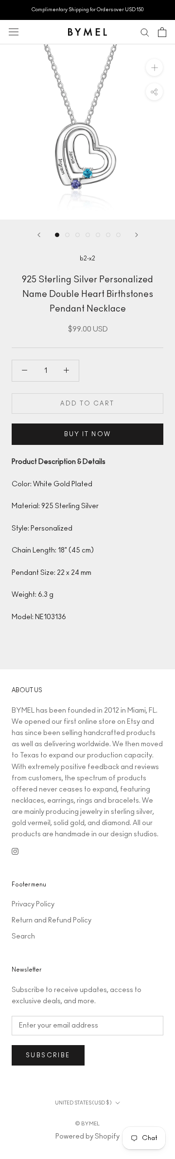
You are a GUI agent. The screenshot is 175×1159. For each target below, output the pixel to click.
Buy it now (87, 434)
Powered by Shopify (87, 1136)
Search (23, 936)
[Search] (144, 32)
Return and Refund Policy (51, 920)
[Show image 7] (118, 235)
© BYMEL (87, 1123)
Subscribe (48, 1055)
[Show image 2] (67, 235)
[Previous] (38, 235)
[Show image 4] (88, 235)
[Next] (136, 235)
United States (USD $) (83, 1103)
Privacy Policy (33, 904)
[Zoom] (154, 66)
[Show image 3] (77, 235)
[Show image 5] (98, 235)
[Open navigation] (13, 32)
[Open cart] (162, 32)
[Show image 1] (57, 235)
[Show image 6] (108, 235)
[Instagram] (15, 851)
